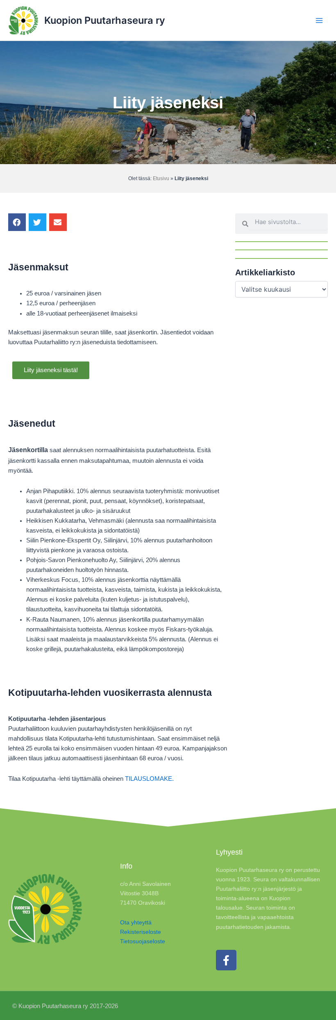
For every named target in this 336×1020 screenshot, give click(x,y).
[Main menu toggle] (319, 20)
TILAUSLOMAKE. (149, 778)
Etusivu (161, 178)
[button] (17, 222)
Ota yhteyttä (136, 922)
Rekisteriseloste (140, 932)
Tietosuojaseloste (142, 941)
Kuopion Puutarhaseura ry (104, 20)
